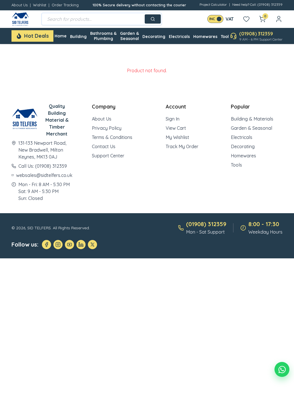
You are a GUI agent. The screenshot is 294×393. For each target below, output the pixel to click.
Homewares (205, 36)
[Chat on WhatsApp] (281, 369)
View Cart (176, 128)
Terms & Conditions (112, 137)
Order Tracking (65, 5)
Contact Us (103, 146)
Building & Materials (252, 119)
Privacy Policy (106, 128)
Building (78, 36)
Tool (225, 36)
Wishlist (39, 5)
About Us (19, 5)
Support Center (108, 156)
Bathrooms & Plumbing (103, 36)
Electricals (179, 36)
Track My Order (182, 146)
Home (61, 36)
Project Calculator (213, 4)
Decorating (153, 36)
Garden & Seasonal (129, 36)
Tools (236, 165)
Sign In (172, 119)
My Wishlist (177, 137)
